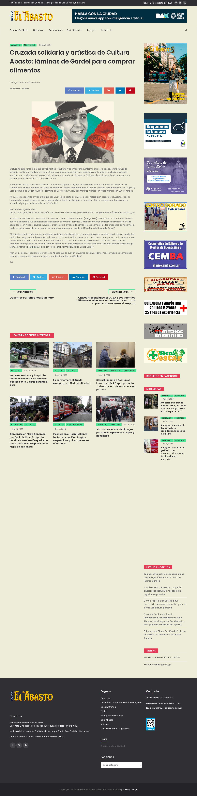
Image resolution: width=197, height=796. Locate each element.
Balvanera (16, 424)
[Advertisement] (165, 513)
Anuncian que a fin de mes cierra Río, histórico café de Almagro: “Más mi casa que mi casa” (173, 407)
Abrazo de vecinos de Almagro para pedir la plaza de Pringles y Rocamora (115, 432)
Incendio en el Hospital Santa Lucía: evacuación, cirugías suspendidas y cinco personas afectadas (71, 438)
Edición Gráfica (19, 30)
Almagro (59, 370)
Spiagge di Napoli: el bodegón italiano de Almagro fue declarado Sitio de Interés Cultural (164, 577)
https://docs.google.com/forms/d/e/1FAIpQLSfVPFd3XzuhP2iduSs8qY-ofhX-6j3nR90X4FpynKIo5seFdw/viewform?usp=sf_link (72, 212)
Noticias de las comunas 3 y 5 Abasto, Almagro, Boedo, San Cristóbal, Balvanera (47, 2)
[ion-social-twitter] (180, 3)
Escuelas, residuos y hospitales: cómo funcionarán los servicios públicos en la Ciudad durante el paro (29, 380)
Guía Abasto (74, 30)
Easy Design (131, 789)
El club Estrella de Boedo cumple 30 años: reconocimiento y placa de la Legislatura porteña (163, 591)
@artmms (34, 246)
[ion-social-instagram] (19, 745)
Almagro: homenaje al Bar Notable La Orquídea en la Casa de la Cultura (173, 429)
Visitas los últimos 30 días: (158, 657)
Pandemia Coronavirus (123, 370)
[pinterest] (130, 90)
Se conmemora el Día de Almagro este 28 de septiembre (71, 381)
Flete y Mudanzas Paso (112, 715)
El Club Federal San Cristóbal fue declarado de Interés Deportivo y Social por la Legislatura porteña (165, 604)
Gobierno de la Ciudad (113, 746)
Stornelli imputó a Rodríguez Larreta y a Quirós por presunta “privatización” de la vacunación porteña (115, 384)
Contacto (106, 30)
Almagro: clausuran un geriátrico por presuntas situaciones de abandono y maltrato (172, 453)
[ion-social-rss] (184, 3)
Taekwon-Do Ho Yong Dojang (115, 728)
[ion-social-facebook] (176, 3)
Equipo (91, 30)
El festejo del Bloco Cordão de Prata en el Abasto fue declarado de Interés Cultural (165, 635)
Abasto (16, 45)
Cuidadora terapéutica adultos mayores (121, 702)
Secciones (55, 30)
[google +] (109, 90)
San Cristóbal (74, 424)
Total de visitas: (152, 664)
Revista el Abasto (19, 88)
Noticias (38, 30)
